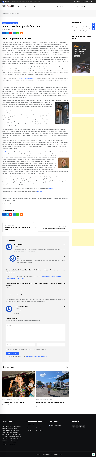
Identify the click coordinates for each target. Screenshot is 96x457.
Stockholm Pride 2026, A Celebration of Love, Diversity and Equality (25, 1)
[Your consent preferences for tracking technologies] (93, 454)
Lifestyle (19, 6)
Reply (64, 244)
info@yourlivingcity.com (56, 425)
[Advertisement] (83, 85)
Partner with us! (81, 6)
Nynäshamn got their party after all (13, 402)
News (18, 399)
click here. (50, 188)
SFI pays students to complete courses (54, 228)
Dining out (28, 6)
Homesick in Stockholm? (14, 295)
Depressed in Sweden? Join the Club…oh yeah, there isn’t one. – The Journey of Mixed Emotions (33, 271)
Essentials (71, 6)
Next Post (61, 226)
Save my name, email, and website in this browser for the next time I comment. (27, 349)
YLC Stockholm (7, 29)
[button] (65, 367)
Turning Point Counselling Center (26, 78)
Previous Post (10, 225)
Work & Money (61, 6)
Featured (44, 399)
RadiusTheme (58, 454)
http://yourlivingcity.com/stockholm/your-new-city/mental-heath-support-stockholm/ (38, 290)
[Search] (90, 7)
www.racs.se (22, 195)
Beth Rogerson (6, 151)
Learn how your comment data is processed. (37, 356)
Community (51, 6)
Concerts (10, 399)
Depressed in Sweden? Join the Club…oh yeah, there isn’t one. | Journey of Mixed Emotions (34, 284)
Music (42, 6)
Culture (36, 6)
